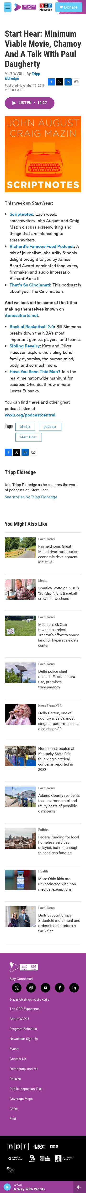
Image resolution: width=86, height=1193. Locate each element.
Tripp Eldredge (20, 472)
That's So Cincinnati (30, 285)
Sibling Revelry (25, 346)
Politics (43, 830)
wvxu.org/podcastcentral (30, 415)
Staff (13, 1119)
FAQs (14, 1109)
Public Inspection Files (26, 1089)
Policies (15, 1079)
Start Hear (28, 437)
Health (43, 871)
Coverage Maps (21, 1099)
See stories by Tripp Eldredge (31, 497)
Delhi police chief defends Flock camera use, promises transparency (56, 679)
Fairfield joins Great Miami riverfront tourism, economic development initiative (59, 554)
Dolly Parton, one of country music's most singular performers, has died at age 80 (58, 720)
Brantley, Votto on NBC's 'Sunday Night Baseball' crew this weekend (58, 593)
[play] (7, 1187)
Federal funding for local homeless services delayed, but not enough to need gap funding (58, 844)
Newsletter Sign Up (24, 1039)
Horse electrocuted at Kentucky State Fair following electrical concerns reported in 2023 (56, 759)
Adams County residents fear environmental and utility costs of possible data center (59, 803)
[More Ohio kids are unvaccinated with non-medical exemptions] (20, 880)
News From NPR (50, 706)
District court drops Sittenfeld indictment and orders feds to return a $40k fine (59, 922)
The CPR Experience (24, 1009)
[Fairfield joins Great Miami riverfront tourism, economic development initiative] (20, 547)
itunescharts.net (21, 315)
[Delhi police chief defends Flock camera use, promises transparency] (20, 672)
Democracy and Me (24, 1069)
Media (25, 427)
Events (14, 1049)
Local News (46, 539)
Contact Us (18, 1059)
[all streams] (79, 1187)
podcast (50, 427)
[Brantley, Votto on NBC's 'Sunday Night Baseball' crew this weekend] (20, 589)
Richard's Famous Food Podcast (42, 246)
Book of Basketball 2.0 (32, 326)
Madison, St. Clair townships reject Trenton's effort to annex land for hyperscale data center (58, 635)
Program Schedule (23, 1029)
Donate (70, 7)
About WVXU (19, 1019)
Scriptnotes (21, 214)
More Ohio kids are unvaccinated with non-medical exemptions (57, 884)
